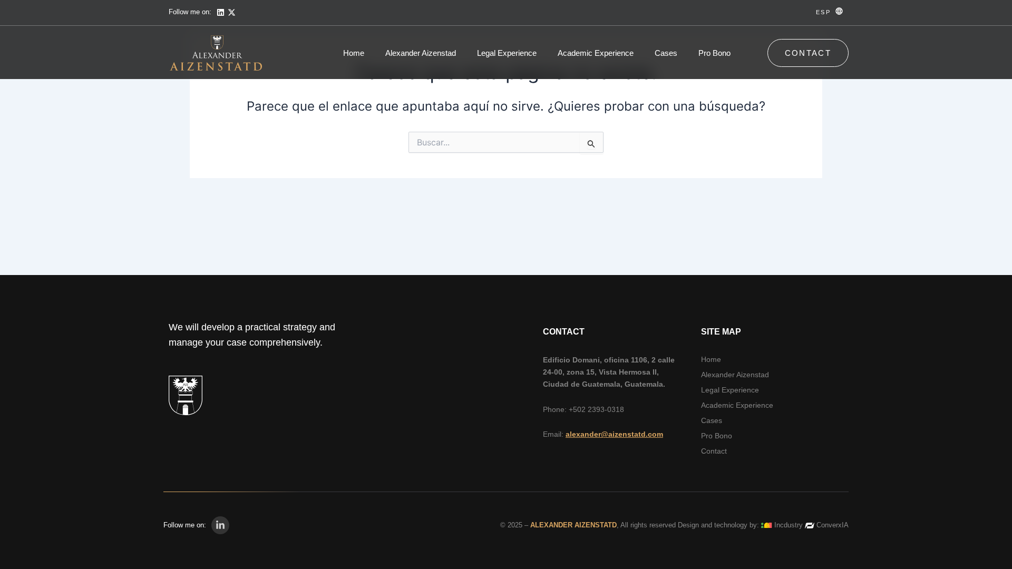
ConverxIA (832, 525)
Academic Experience (596, 52)
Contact (714, 451)
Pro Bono (714, 52)
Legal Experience (507, 52)
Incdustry (788, 525)
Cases (666, 52)
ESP (823, 12)
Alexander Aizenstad (420, 52)
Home (353, 52)
